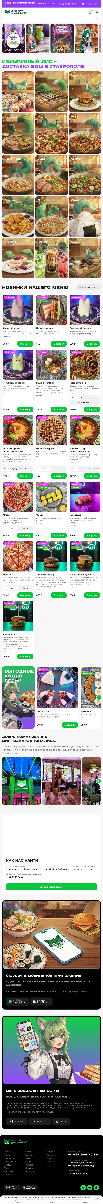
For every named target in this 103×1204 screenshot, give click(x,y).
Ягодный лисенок (12, 328)
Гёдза (7, 1168)
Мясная (7, 515)
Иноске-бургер (10, 634)
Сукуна (39, 515)
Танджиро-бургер (45, 574)
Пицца (7, 1155)
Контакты (51, 1161)
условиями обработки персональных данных (31, 1200)
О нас (49, 1158)
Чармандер (75, 515)
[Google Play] (17, 1002)
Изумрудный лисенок (13, 383)
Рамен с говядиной (45, 383)
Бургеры (29, 1155)
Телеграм (18, 1121)
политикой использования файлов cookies (65, 1200)
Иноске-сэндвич (44, 328)
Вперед (98, 697)
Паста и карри (11, 1161)
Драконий (86, 711)
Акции (50, 1151)
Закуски (29, 1165)
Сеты (28, 1151)
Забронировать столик (51, 887)
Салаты (8, 1165)
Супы (28, 1161)
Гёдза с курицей (78, 383)
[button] (38, 697)
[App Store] (41, 1002)
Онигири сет (43, 711)
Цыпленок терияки (45, 448)
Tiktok (63, 1121)
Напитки (29, 1171)
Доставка (51, 1155)
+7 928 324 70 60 (67, 4)
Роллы (7, 1151)
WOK (27, 1158)
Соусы (7, 1174)
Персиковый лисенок (80, 328)
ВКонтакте (42, 1121)
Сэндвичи (9, 1158)
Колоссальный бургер (81, 574)
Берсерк (7, 574)
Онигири (29, 1168)
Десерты (8, 1171)
